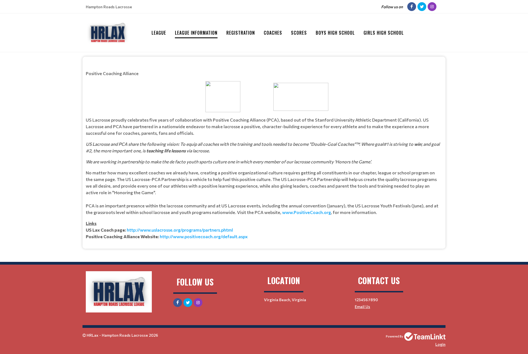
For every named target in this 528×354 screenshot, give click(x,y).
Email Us (362, 306)
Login (440, 344)
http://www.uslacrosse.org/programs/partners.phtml (180, 229)
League (159, 32)
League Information (196, 32)
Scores (299, 32)
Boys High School (335, 32)
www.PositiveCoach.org (306, 212)
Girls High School (384, 32)
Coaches (273, 32)
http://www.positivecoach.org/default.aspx (204, 236)
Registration (240, 32)
